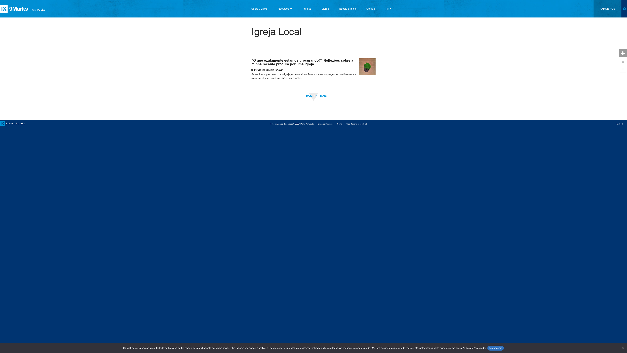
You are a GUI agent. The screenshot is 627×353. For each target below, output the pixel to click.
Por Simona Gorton (263, 69)
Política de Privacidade (325, 124)
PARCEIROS (607, 8)
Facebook (619, 124)
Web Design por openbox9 (356, 124)
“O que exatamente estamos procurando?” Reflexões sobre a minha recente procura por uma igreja (302, 62)
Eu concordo (495, 348)
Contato (340, 124)
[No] (623, 348)
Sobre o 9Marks (15, 123)
